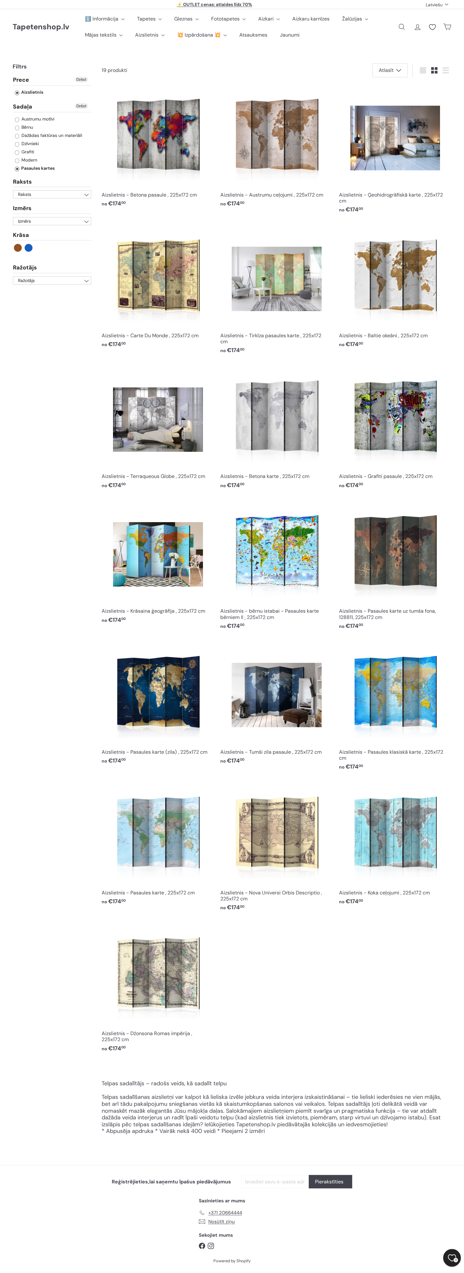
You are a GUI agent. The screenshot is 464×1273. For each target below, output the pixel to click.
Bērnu (26, 127)
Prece (21, 80)
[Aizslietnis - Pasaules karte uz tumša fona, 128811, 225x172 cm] (395, 567)
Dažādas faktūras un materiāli (51, 135)
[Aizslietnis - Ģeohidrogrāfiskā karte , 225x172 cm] (395, 151)
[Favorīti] (432, 27)
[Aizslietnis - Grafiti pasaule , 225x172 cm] (395, 429)
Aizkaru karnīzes (311, 18)
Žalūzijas (352, 18)
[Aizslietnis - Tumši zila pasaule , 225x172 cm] (276, 704)
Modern (28, 160)
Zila (29, 248)
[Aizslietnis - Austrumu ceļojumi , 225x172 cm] (276, 148)
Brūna (18, 248)
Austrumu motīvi (37, 119)
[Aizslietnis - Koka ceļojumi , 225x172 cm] (395, 845)
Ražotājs (25, 268)
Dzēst (81, 79)
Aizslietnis (147, 35)
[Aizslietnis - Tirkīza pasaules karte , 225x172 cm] (276, 291)
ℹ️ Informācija (102, 18)
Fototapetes (226, 18)
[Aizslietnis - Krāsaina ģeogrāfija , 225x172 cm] (158, 564)
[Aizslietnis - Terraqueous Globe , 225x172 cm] (158, 429)
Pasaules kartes (37, 168)
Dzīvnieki (29, 143)
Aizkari (266, 18)
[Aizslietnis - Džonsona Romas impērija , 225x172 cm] (158, 989)
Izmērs (22, 208)
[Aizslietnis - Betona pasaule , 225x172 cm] (158, 148)
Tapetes (147, 18)
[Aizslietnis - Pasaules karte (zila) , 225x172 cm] (158, 704)
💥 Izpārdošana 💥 (199, 35)
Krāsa (21, 235)
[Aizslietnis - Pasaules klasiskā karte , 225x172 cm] (395, 707)
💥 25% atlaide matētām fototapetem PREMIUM (214, 4)
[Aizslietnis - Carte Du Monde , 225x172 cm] (158, 288)
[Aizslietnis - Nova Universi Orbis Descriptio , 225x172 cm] (276, 848)
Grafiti (27, 152)
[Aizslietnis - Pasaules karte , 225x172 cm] (158, 845)
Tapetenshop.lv (41, 27)
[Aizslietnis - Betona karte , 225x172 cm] (276, 429)
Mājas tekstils (101, 35)
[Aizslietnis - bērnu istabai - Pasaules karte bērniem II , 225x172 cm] (276, 567)
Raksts (22, 182)
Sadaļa (22, 107)
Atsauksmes (253, 35)
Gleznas (184, 18)
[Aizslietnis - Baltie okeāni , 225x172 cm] (395, 288)
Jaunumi (290, 35)
